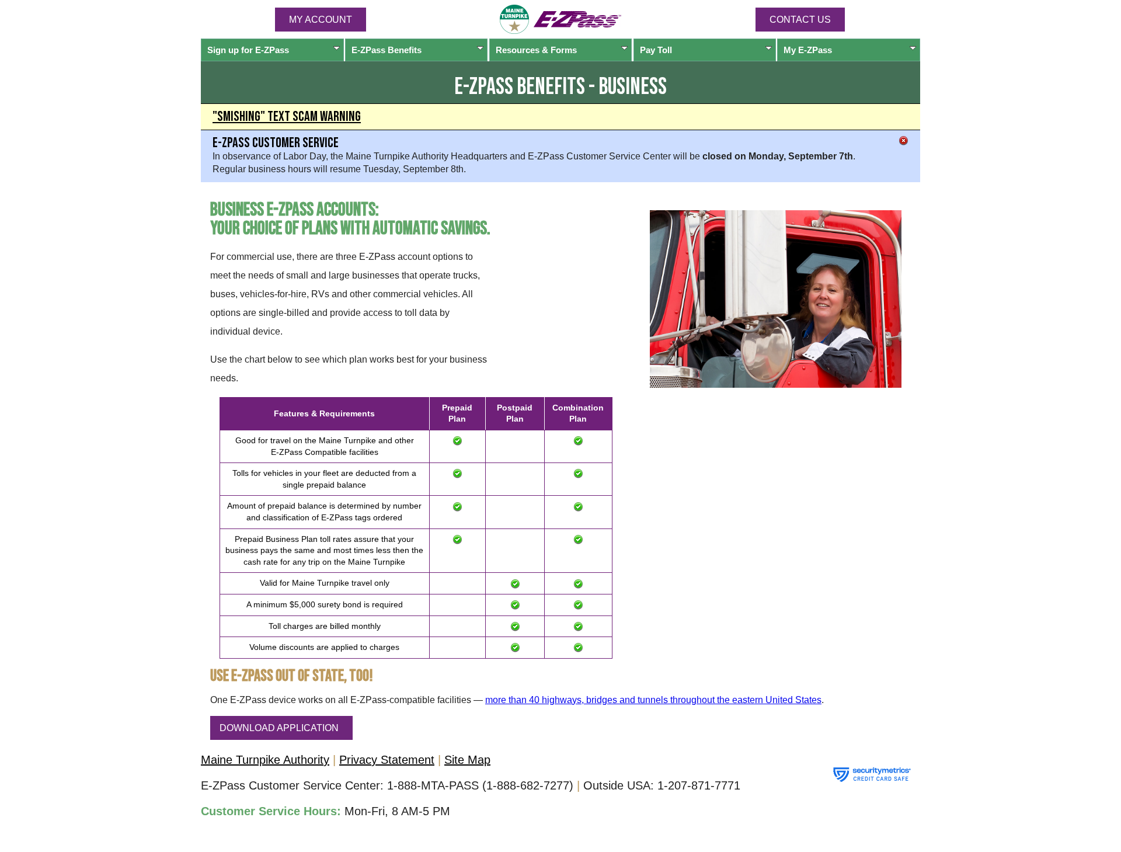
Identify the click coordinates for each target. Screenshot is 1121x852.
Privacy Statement (386, 759)
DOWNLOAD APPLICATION (279, 728)
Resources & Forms (536, 50)
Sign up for (248, 50)
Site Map (467, 759)
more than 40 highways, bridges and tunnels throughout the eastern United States (653, 700)
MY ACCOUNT (320, 20)
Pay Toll (656, 50)
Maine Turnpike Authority (265, 759)
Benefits (386, 50)
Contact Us (800, 20)
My (808, 50)
